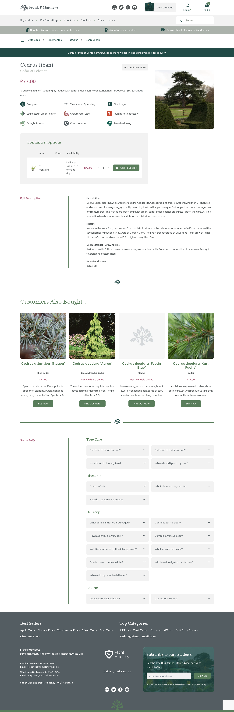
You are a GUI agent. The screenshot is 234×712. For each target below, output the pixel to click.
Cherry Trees (46, 630)
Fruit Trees (140, 630)
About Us (69, 20)
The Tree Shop (49, 20)
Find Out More (92, 403)
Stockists (86, 20)
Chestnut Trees (30, 636)
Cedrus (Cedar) (95, 244)
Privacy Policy (200, 684)
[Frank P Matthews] (39, 7)
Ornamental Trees (162, 630)
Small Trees (149, 636)
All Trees (125, 630)
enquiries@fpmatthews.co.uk (39, 675)
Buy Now (43, 403)
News (111, 20)
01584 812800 (47, 663)
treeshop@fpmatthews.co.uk (39, 666)
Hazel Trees (89, 630)
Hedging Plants (129, 636)
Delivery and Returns (117, 671)
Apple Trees (27, 630)
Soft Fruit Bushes (187, 630)
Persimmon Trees (68, 630)
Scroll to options (136, 67)
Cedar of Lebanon (33, 71)
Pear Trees (106, 630)
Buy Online (26, 20)
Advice (102, 20)
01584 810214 (52, 671)
